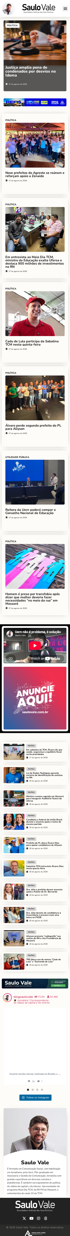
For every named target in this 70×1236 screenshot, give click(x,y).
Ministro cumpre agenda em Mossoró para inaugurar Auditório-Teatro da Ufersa (45, 798)
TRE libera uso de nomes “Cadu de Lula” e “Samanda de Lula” (43, 960)
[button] (65, 8)
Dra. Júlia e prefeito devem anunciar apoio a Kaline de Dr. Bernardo (44, 890)
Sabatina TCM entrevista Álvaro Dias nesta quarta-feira (45, 867)
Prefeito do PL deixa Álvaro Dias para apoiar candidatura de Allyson (44, 844)
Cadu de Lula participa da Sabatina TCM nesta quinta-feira (32, 343)
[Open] (35, 1039)
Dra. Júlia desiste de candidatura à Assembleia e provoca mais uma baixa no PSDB (43, 915)
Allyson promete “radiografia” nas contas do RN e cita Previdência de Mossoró (43, 938)
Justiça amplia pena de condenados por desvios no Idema (30, 71)
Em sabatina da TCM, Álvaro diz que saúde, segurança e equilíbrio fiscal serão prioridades (44, 752)
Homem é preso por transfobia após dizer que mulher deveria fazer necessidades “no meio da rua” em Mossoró (32, 599)
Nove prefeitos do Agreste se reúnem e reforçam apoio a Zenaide (34, 174)
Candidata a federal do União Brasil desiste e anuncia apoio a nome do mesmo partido (44, 822)
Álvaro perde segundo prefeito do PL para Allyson (33, 427)
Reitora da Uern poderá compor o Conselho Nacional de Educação (30, 511)
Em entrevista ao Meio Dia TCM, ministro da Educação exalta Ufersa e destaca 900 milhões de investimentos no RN (34, 262)
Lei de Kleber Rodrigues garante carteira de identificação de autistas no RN (44, 775)
